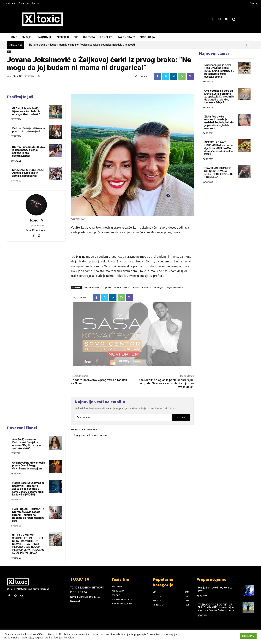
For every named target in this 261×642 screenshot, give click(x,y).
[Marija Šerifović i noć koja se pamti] (248, 590)
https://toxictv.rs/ (36, 225)
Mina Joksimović (121, 287)
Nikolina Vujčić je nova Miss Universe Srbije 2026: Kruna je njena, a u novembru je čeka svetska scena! (219, 70)
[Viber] (190, 76)
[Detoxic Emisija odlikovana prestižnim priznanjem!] (55, 132)
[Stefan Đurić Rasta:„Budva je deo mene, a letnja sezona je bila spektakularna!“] (55, 151)
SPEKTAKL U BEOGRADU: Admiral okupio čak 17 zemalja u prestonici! (28, 172)
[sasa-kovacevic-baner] (132, 334)
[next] (252, 45)
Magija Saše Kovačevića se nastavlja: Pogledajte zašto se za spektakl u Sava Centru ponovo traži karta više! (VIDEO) (28, 488)
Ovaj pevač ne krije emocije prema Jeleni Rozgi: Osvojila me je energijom (28, 465)
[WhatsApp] (182, 76)
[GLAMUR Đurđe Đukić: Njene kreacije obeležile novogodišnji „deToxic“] (55, 112)
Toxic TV (17, 76)
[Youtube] (226, 19)
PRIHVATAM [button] (248, 636)
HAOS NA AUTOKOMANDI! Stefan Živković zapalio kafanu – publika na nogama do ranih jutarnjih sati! (28, 515)
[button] (233, 19)
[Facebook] (212, 19)
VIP (9, 52)
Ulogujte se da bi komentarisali (90, 435)
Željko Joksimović (175, 287)
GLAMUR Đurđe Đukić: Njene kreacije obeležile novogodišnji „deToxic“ (26, 111)
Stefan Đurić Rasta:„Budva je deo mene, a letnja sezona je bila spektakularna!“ (28, 151)
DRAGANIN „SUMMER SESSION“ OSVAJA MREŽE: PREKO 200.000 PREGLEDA (218, 173)
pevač (135, 287)
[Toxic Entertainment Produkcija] (42, 19)
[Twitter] (165, 76)
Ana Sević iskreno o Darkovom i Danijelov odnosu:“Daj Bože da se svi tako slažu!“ (26, 444)
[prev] (246, 45)
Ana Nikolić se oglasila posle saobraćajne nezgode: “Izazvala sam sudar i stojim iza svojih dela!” (166, 383)
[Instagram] (219, 19)
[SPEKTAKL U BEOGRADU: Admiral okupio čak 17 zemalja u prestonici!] (55, 173)
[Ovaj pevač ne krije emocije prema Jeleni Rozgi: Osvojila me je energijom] (55, 466)
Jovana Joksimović (92, 287)
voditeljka (158, 287)
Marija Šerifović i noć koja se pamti (215, 589)
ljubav (108, 287)
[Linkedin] (173, 76)
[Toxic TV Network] (36, 581)
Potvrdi (181, 417)
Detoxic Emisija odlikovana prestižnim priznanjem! (28, 130)
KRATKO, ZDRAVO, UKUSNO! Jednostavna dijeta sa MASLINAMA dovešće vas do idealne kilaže (82, 44)
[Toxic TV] (36, 204)
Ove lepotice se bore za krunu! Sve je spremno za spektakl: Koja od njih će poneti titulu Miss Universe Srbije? (219, 96)
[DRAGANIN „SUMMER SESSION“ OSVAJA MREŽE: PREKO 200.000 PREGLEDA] (244, 171)
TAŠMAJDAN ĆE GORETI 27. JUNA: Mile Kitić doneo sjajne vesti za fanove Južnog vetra (216, 607)
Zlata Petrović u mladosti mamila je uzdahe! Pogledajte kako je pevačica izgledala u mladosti (219, 122)
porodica (146, 287)
